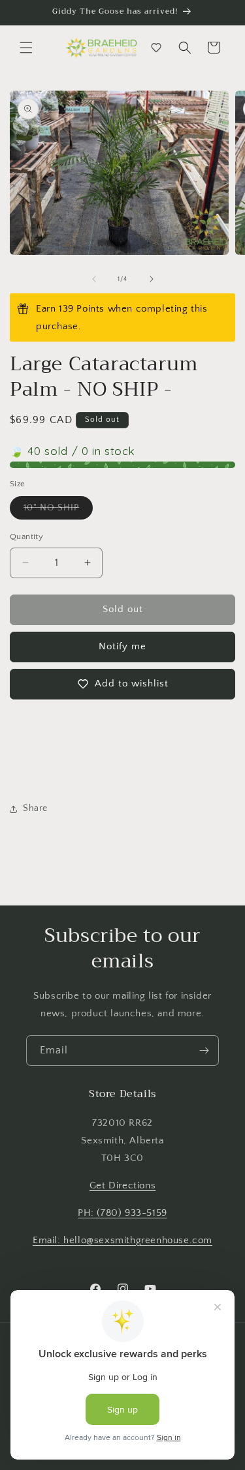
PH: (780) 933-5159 (122, 1212)
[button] (26, 47)
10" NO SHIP (58, 511)
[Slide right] (151, 279)
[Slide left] (94, 279)
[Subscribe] (203, 1050)
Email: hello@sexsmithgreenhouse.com (122, 1240)
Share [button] (35, 808)
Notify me (122, 646)
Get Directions (122, 1185)
